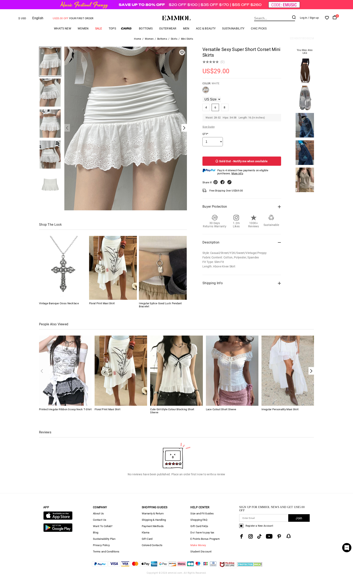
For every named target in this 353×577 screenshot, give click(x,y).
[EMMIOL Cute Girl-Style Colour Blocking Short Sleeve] (176, 370)
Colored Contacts (152, 545)
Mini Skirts (187, 38)
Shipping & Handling (154, 519)
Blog (95, 532)
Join (299, 518)
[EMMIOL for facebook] (241, 536)
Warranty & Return (153, 513)
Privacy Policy (101, 545)
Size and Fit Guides (202, 513)
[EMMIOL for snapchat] (288, 536)
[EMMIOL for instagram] (250, 536)
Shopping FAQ (198, 519)
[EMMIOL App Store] (58, 519)
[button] (311, 371)
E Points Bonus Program (205, 538)
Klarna (146, 532)
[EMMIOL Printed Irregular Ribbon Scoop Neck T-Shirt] (65, 370)
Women (83, 28)
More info (237, 173)
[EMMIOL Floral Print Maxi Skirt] (113, 268)
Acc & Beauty (206, 28)
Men (186, 28)
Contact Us (99, 519)
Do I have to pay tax (202, 532)
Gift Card (147, 538)
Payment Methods (153, 526)
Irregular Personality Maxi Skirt (280, 409)
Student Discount (200, 551)
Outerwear (167, 28)
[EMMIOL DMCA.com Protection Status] (249, 567)
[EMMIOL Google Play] (58, 531)
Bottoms (146, 28)
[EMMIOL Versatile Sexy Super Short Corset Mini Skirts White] (205, 91)
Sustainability (233, 28)
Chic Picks (259, 28)
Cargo (127, 28)
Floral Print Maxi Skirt (102, 303)
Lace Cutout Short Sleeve (221, 409)
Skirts (174, 38)
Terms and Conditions (106, 551)
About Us (98, 513)
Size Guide (208, 126)
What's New (62, 28)
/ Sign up (313, 17)
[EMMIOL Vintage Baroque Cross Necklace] (63, 268)
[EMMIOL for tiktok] (259, 536)
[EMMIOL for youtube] (269, 536)
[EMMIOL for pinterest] (279, 536)
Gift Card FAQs (199, 526)
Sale (98, 28)
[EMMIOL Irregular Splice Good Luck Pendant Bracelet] (163, 268)
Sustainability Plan (104, 538)
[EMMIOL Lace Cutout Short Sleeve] (232, 370)
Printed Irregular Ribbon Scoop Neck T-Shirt (65, 409)
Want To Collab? (103, 526)
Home (137, 38)
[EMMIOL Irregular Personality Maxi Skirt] (287, 370)
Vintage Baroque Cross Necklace (59, 303)
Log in (303, 17)
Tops (112, 28)
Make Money (198, 545)
